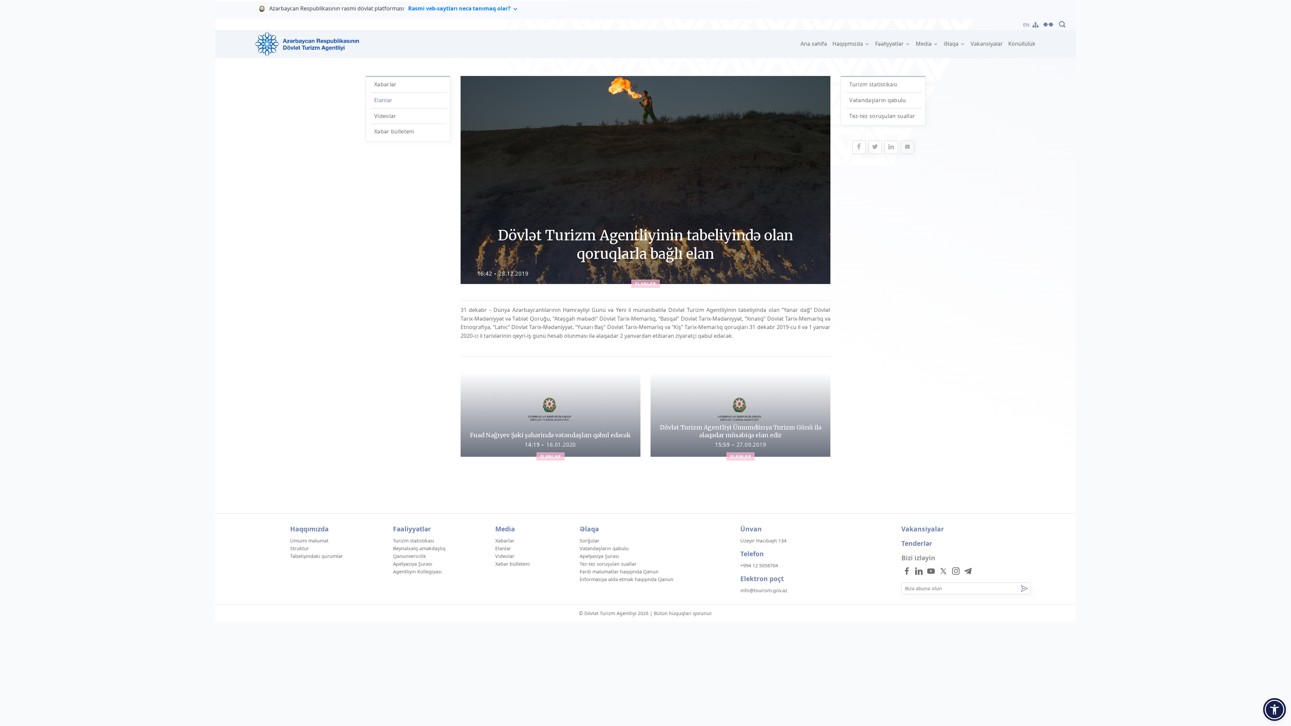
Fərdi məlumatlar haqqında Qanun (619, 571)
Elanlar (383, 100)
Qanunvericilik (409, 556)
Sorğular (589, 540)
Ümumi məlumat (309, 540)
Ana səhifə (815, 43)
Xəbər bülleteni (394, 131)
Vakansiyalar (987, 43)
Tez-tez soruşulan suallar (882, 116)
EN (1026, 24)
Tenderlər (916, 543)
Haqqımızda (848, 43)
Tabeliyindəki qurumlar (316, 556)
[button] (1274, 709)
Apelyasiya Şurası (412, 564)
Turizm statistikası (873, 84)
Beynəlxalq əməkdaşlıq (419, 548)
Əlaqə (952, 43)
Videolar (385, 116)
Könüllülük (1021, 43)
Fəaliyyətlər (890, 43)
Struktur (299, 548)
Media (924, 43)
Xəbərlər (385, 84)
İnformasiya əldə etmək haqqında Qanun (626, 579)
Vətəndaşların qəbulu (877, 100)
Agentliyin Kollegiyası (417, 571)
